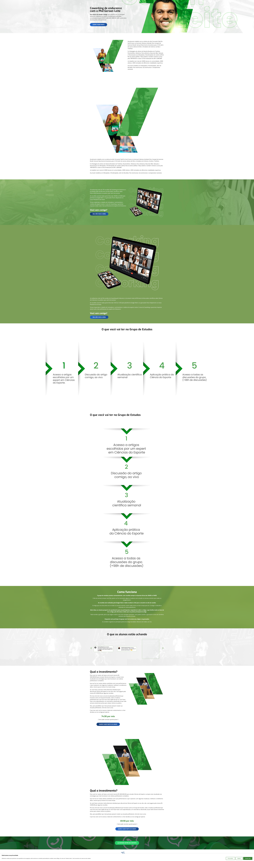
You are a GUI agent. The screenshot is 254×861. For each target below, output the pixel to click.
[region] (127, 857)
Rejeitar (239, 858)
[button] (91, 648)
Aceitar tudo (247, 858)
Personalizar (230, 858)
